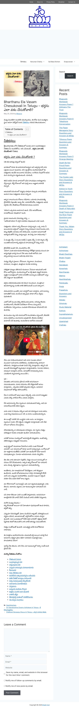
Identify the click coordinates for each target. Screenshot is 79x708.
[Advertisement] (39, 44)
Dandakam (63, 265)
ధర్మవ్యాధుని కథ (14, 565)
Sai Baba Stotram (54, 62)
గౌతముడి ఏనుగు (15, 559)
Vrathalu (62, 325)
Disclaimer (61, 2)
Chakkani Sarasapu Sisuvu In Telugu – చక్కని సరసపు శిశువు (26, 612)
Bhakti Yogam (65, 258)
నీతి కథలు (23, 62)
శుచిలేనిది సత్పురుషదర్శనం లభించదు (22, 575)
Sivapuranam (68, 62)
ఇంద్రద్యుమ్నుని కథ (15, 562)
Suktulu (62, 311)
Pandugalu (63, 283)
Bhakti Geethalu (65, 254)
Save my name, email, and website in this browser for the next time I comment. (27, 673)
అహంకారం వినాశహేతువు (18, 583)
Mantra (62, 276)
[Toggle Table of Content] (26, 129)
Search (62, 72)
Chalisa (62, 261)
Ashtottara (63, 250)
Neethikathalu (11, 605)
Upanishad (63, 321)
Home (31, 2)
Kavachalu (63, 268)
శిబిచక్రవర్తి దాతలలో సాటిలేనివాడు (21, 597)
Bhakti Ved (46, 705)
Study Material (65, 307)
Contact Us (71, 2)
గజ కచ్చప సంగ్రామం (16, 600)
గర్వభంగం (12, 586)
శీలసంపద (12, 570)
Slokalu (62, 300)
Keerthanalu (64, 272)
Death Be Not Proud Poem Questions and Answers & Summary (65, 168)
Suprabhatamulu (66, 314)
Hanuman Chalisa (36, 62)
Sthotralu (63, 303)
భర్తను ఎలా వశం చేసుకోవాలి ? (18, 135)
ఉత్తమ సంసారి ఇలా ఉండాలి (19, 591)
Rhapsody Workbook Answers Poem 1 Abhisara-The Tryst (66, 104)
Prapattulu (63, 290)
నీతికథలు (26, 122)
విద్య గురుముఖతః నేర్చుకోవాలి (19, 581)
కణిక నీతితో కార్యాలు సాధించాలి (20, 578)
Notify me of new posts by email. (19, 686)
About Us (40, 2)
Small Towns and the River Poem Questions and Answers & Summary (66, 217)
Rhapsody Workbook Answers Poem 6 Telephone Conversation (66, 118)
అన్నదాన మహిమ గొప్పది (18, 589)
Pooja (61, 286)
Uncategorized (65, 318)
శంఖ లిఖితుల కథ (15, 573)
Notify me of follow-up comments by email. (24, 680)
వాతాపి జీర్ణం (13, 594)
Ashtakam (63, 247)
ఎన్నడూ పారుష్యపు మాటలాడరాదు (21, 567)
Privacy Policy (51, 2)
